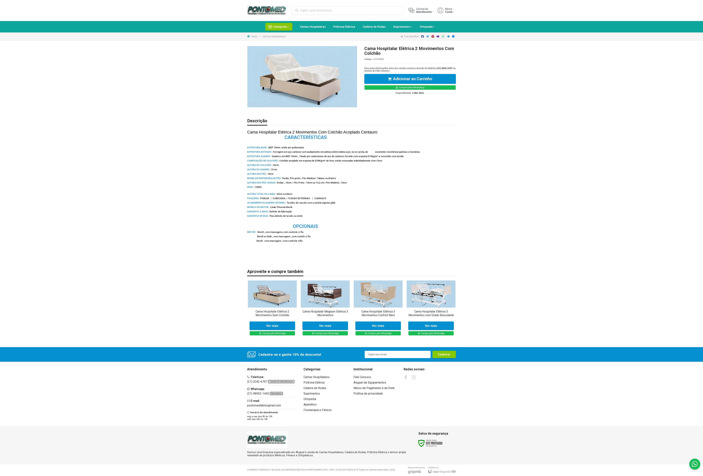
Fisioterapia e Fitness (318, 410)
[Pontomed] (267, 10)
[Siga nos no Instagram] (414, 377)
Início (254, 36)
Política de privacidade (368, 393)
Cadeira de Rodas (315, 388)
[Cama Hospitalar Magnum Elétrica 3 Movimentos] (325, 309)
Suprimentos (312, 393)
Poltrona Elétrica (314, 382)
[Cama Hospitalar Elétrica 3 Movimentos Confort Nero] (378, 309)
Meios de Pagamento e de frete (374, 388)
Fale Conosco (383, 71)
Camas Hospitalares (274, 36)
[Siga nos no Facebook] (406, 377)
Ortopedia (310, 399)
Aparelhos (310, 404)
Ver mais (272, 326)
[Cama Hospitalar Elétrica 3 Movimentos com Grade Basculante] (431, 309)
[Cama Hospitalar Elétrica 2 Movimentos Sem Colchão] (272, 309)
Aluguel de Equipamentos (370, 382)
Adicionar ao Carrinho (412, 79)
